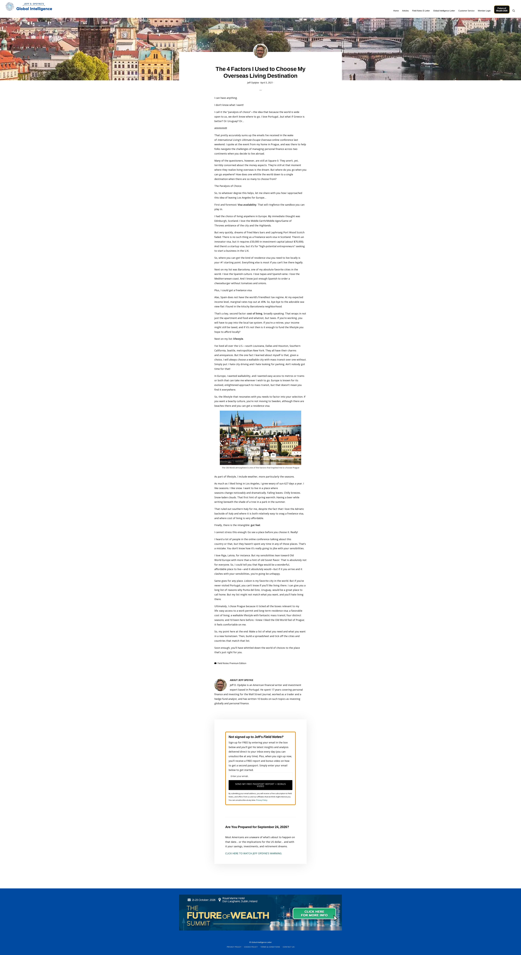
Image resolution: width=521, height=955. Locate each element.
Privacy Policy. (262, 800)
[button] (514, 10)
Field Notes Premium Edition (231, 663)
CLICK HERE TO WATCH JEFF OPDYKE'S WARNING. (253, 853)
